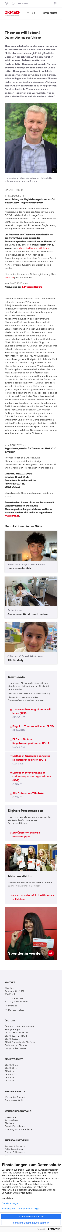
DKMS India (10, 1071)
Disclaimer (10, 1123)
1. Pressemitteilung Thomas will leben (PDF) (31, 713)
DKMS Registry (12, 1039)
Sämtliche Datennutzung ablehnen (31, 1222)
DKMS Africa (11, 1065)
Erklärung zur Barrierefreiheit (19, 1129)
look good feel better (15, 1048)
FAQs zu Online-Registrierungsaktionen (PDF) (30, 743)
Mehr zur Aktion (31, 874)
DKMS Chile (11, 1068)
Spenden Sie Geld (14, 1100)
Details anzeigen (10, 1203)
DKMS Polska (11, 1074)
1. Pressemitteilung (32, 287)
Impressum (10, 1117)
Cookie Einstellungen (15, 1126)
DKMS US (9, 1080)
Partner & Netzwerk (15, 1152)
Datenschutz (11, 1120)
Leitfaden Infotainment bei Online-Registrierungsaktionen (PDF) (31, 778)
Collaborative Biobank (16, 1045)
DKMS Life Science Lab (17, 1032)
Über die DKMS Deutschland (19, 1026)
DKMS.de (23, 3)
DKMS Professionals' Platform (20, 1042)
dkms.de (9, 277)
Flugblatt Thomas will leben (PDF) (33, 728)
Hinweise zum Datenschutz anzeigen (21, 1208)
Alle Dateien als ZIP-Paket (28, 795)
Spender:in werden (31, 933)
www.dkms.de (12, 515)
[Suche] (33, 13)
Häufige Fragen (12, 1029)
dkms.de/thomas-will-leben (34, 248)
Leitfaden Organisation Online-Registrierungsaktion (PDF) (32, 759)
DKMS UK (9, 1077)
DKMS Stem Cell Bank (16, 1036)
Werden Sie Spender (15, 1097)
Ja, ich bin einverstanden (31, 1216)
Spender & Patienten (15, 1146)
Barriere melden (16, 1010)
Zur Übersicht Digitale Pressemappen (26, 834)
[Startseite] (12, 13)
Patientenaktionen (14, 1149)
